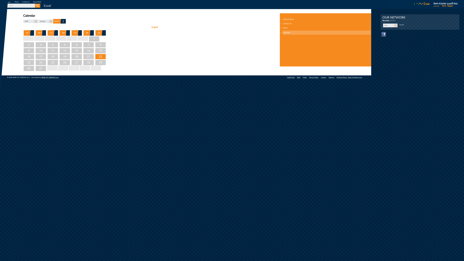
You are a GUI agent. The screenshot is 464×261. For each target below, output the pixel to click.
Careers (323, 77)
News (285, 28)
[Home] (424, 4)
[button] (30, 21)
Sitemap (331, 77)
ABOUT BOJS (288, 19)
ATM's (393, 20)
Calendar (286, 33)
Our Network (393, 17)
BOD (298, 77)
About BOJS (37, 2)
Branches (385, 20)
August (154, 27)
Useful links (291, 77)
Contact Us (26, 2)
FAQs (305, 77)
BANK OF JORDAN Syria (49, 77)
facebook (383, 34)
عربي (9, 2)
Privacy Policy (314, 77)
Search (11, 6)
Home (17, 2)
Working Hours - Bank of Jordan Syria (349, 77)
